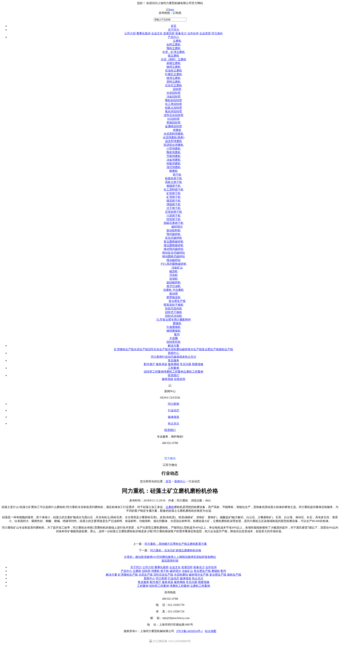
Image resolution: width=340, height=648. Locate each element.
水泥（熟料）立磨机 (173, 59)
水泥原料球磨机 (173, 133)
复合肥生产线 (177, 300)
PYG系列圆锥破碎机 (173, 263)
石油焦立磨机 (173, 70)
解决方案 (173, 345)
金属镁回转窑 (173, 126)
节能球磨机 (173, 156)
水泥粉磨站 (175, 349)
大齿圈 (173, 338)
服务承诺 (161, 364)
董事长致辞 (161, 567)
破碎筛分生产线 (192, 349)
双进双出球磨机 (173, 144)
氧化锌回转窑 (173, 111)
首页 (173, 25)
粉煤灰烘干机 (173, 178)
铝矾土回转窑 (173, 107)
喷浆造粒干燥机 (173, 304)
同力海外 (217, 33)
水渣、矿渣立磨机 (173, 51)
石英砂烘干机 (173, 211)
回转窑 (177, 89)
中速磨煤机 (173, 327)
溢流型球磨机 (173, 141)
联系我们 (173, 375)
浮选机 (173, 274)
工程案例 (173, 367)
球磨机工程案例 (173, 371)
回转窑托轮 (173, 341)
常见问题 (185, 364)
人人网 (178, 556)
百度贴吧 (199, 556)
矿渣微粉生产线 (124, 349)
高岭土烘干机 (173, 182)
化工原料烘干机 (173, 189)
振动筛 (173, 293)
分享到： (129, 556)
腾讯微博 (168, 556)
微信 (138, 556)
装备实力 (181, 33)
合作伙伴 (193, 33)
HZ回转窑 (173, 118)
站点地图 (210, 631)
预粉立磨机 (173, 48)
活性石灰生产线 (158, 349)
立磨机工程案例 (193, 371)
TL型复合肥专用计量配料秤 (173, 319)
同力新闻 (156, 356)
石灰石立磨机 (173, 85)
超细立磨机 (173, 63)
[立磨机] (170, 9)
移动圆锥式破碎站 (173, 256)
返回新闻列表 (170, 560)
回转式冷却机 (173, 315)
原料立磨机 (173, 81)
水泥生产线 (141, 349)
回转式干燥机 (173, 312)
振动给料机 (173, 230)
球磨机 (177, 130)
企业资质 (205, 33)
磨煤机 (177, 323)
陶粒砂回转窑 (173, 100)
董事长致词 (143, 33)
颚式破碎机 (173, 234)
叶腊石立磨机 (173, 74)
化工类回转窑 (173, 103)
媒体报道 (179, 356)
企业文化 (157, 33)
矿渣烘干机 (173, 196)
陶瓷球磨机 (173, 152)
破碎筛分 (177, 226)
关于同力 (173, 29)
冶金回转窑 (173, 96)
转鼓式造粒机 (173, 308)
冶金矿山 (177, 267)
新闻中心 (173, 353)
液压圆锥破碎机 (173, 245)
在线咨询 (179, 379)
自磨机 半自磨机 (173, 289)
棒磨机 (173, 170)
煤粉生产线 (226, 349)
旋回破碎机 (173, 282)
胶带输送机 (173, 297)
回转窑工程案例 (154, 371)
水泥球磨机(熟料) (173, 137)
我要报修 (197, 364)
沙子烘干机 (173, 208)
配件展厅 (149, 364)
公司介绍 (130, 33)
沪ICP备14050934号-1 (189, 631)
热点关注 (190, 356)
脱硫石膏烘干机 (173, 222)
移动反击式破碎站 (173, 252)
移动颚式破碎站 (173, 248)
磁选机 (173, 271)
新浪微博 (146, 556)
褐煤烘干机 (173, 185)
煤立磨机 (173, 55)
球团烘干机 (173, 204)
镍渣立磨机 (173, 77)
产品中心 (173, 37)
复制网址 (210, 556)
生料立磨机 (173, 44)
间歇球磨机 (173, 163)
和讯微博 (187, 556)
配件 (177, 334)
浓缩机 (173, 278)
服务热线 (167, 379)
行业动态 (168, 356)
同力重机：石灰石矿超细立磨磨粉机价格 (175, 550)
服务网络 (173, 364)
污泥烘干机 (173, 215)
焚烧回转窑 (173, 122)
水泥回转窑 (173, 92)
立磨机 (177, 40)
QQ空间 (157, 556)
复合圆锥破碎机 (173, 241)
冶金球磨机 (173, 159)
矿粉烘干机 (173, 193)
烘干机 (177, 174)
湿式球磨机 (173, 167)
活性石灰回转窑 (173, 115)
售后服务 (173, 360)
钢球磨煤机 (173, 330)
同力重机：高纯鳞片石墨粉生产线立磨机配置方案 (175, 543)
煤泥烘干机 (173, 200)
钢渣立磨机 (173, 66)
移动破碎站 (173, 260)
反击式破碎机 (173, 237)
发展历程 (169, 33)
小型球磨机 (173, 148)
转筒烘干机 (173, 219)
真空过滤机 (173, 286)
